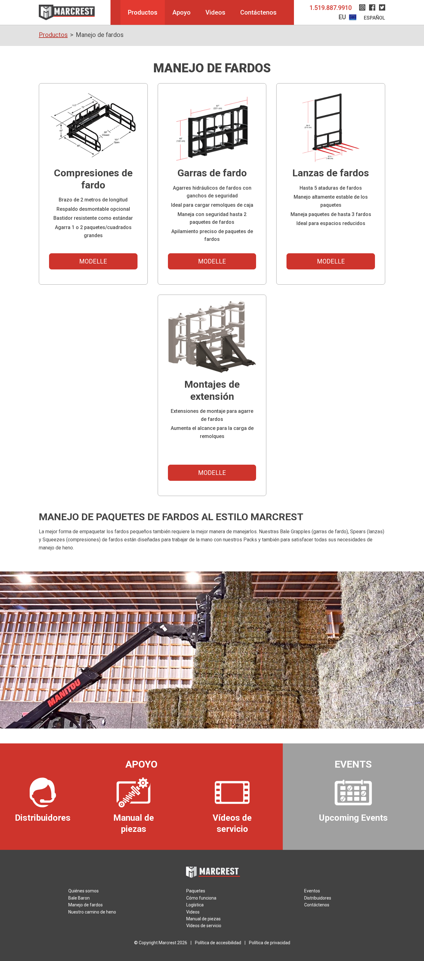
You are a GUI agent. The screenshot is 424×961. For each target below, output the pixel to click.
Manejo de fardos (85, 904)
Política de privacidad (269, 942)
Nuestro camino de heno (92, 911)
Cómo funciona (201, 898)
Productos (142, 12)
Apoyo (181, 12)
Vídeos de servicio (203, 925)
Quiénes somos (83, 890)
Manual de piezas (203, 918)
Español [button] (374, 18)
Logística (195, 904)
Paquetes (195, 890)
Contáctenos (258, 12)
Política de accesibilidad (218, 942)
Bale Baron (79, 898)
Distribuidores (317, 898)
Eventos (312, 890)
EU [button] (343, 17)
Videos (215, 12)
